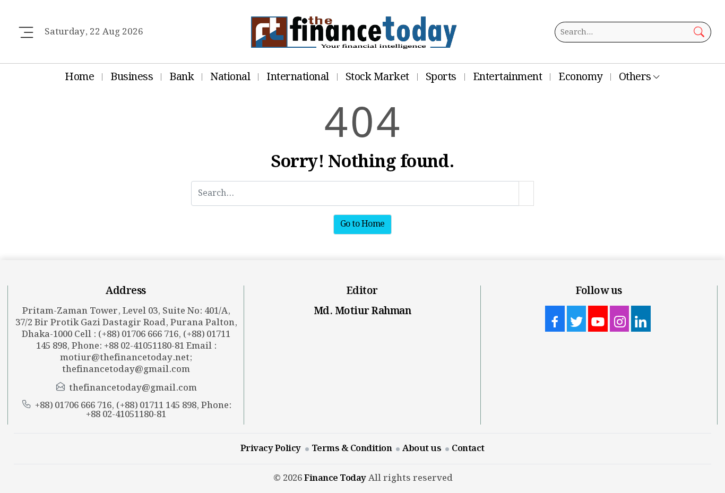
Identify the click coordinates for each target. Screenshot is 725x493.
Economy (580, 77)
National (230, 77)
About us (421, 448)
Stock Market (377, 77)
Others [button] (635, 77)
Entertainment (507, 77)
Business (131, 77)
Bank (181, 77)
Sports (441, 77)
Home (79, 77)
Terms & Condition (352, 448)
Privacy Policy (270, 448)
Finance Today (335, 478)
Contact (468, 448)
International (297, 77)
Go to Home (362, 224)
